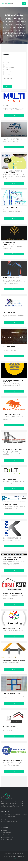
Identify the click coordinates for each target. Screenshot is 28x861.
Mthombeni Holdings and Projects (13, 381)
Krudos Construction (12, 538)
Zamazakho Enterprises (12, 760)
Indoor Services (7, 832)
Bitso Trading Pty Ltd (11, 628)
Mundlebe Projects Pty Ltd (14, 660)
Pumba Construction (11, 414)
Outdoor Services (7, 834)
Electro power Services (13, 694)
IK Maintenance (9, 313)
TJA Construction (10, 208)
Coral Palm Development (13, 593)
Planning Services (8, 837)
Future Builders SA (10, 504)
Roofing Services (7, 839)
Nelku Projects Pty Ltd (12, 278)
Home (5, 830)
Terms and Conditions (17, 853)
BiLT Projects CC (9, 479)
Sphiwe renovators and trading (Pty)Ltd (12, 171)
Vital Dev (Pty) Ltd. (14, 858)
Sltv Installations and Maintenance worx (12, 558)
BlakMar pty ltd (9, 346)
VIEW (14, 115)
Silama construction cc (12, 139)
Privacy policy (7, 853)
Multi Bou (7, 106)
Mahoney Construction (12, 449)
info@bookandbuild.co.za (9, 819)
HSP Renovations (9, 726)
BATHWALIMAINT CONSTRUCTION (9, 243)
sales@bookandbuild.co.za (10, 821)
